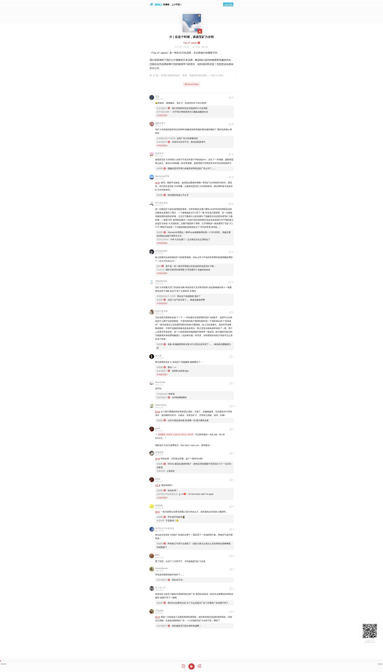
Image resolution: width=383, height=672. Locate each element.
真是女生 (159, 153)
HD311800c (161, 405)
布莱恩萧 (159, 452)
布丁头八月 (160, 587)
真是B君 (159, 505)
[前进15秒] (199, 666)
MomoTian (160, 382)
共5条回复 (161, 243)
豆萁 (157, 96)
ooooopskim (161, 250)
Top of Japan (190, 42)
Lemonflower (161, 568)
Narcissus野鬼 (162, 176)
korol (157, 428)
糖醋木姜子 (160, 123)
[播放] (191, 666)
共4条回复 (161, 145)
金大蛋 (158, 355)
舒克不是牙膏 (161, 311)
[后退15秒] (183, 666)
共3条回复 (161, 115)
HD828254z (161, 281)
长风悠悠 (159, 610)
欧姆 (157, 555)
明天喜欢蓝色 (161, 202)
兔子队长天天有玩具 (164, 528)
